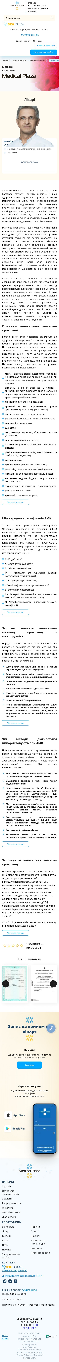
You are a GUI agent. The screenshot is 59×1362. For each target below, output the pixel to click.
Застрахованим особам (11, 1256)
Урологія (7, 1198)
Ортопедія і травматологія (10, 1192)
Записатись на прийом (43, 52)
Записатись (29, 1065)
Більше (44, 29)
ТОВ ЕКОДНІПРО (30, 1326)
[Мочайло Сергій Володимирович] (29, 122)
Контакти (36, 1248)
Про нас (6, 1249)
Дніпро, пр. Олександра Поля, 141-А (22, 1275)
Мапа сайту (5, 1337)
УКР (34, 41)
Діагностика (9, 1216)
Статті (34, 1231)
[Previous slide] (5, 983)
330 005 (16, 24)
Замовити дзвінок (30, 35)
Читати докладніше (15, 502)
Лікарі (21, 29)
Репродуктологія (11, 1203)
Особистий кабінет (23, 41)
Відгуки (27, 29)
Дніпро (40, 41)
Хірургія (6, 1186)
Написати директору (46, 45)
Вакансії (35, 1235)
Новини (35, 1226)
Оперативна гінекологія (38, 61)
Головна (5, 61)
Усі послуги (14, 29)
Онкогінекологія (11, 1212)
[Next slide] (53, 983)
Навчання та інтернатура (38, 1242)
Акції (33, 29)
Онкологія (7, 1207)
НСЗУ (38, 29)
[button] (15, 984)
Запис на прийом (29, 162)
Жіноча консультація (19, 61)
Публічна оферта (40, 1252)
